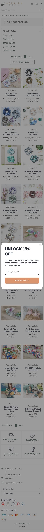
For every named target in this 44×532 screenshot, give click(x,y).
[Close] (40, 245)
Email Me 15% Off (22, 280)
